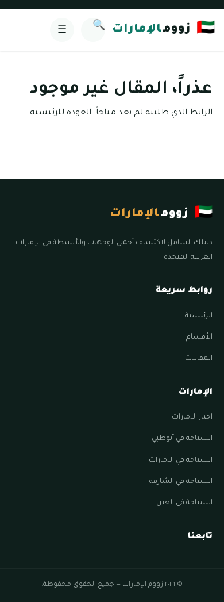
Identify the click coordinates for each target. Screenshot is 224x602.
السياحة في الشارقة (181, 482)
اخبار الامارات (192, 417)
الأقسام (199, 337)
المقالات (199, 359)
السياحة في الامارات (181, 461)
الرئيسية (199, 316)
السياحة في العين (184, 503)
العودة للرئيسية (60, 113)
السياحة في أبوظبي (182, 439)
